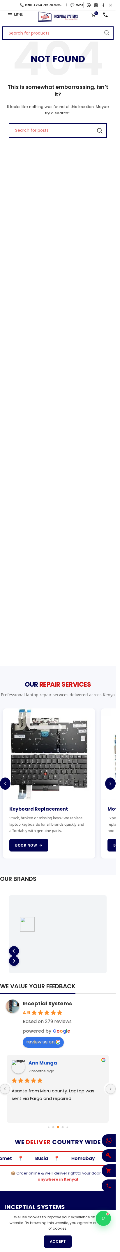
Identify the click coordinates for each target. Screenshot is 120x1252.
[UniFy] (58, 924)
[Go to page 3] (48, 1127)
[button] (14, 951)
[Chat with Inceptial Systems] (103, 1218)
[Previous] (5, 783)
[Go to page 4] (53, 1127)
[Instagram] (96, 5)
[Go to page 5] (58, 1127)
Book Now (26, 845)
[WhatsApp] (89, 5)
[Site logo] (58, 16)
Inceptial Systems (47, 1003)
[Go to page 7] (67, 1127)
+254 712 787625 (37, 5)
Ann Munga (43, 1063)
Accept (58, 1241)
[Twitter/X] (110, 5)
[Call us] (105, 15)
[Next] (110, 783)
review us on (40, 1041)
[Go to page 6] (62, 1127)
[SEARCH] (107, 33)
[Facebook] (103, 5)
